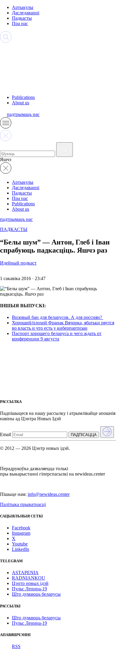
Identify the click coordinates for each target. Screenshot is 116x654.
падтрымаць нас (23, 114)
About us (20, 102)
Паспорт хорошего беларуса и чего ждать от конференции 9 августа (56, 336)
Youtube (20, 543)
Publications (23, 97)
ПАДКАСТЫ (13, 229)
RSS (16, 646)
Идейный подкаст (18, 262)
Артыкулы (22, 7)
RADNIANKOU (28, 577)
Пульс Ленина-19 (29, 588)
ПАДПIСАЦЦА (84, 435)
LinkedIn (20, 549)
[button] (5, 126)
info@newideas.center (49, 494)
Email (5, 434)
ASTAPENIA (25, 572)
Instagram (21, 533)
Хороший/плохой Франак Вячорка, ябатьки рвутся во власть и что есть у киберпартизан (63, 325)
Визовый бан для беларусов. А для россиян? (57, 317)
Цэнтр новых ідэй (30, 583)
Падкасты (22, 18)
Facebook (21, 527)
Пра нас (20, 23)
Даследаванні (25, 12)
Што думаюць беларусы (36, 594)
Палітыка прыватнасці (23, 504)
